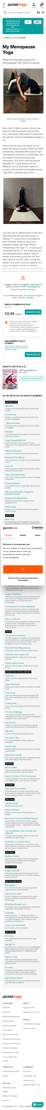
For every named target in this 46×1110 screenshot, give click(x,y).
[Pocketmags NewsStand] (17, 5)
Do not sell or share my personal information (23, 579)
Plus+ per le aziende (10, 1034)
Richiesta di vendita (10, 1096)
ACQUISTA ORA (33, 312)
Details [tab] (23, 535)
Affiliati (5, 1076)
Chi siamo (26, 1071)
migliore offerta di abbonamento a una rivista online (17, 348)
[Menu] (4, 4)
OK (23, 569)
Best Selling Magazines (11, 1017)
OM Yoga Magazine (31, 287)
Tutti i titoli (6, 1008)
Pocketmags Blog (9, 1025)
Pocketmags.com (29, 1076)
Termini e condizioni (10, 1048)
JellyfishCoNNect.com (31, 1085)
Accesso (28, 295)
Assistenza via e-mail (31, 1012)
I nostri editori (8, 1030)
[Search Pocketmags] (5, 12)
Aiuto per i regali (29, 1028)
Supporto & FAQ (29, 1008)
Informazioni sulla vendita (9, 1089)
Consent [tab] (8, 535)
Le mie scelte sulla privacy (10, 1059)
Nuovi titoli (6, 1012)
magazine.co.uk (29, 1080)
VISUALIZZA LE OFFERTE (33, 355)
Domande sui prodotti (11, 1071)
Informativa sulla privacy (12, 1039)
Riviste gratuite (8, 1021)
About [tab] (38, 535)
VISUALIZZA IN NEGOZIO (31, 378)
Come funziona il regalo (32, 1024)
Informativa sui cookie (11, 1052)
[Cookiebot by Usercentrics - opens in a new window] (32, 528)
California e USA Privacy (12, 1043)
